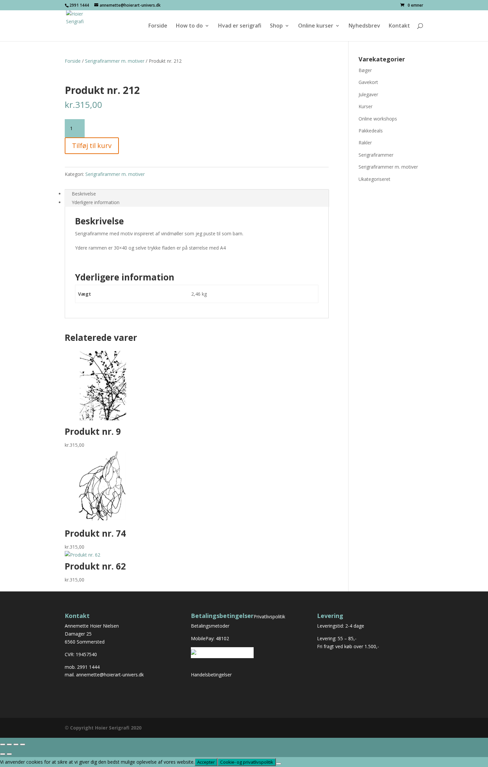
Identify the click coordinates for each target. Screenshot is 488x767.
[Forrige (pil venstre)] (2, 754)
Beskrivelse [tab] (84, 194)
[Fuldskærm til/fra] (9, 744)
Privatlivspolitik (269, 616)
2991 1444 (88, 667)
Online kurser (315, 26)
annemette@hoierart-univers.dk (110, 674)
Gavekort (368, 82)
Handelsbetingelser (211, 674)
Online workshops (378, 118)
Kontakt (399, 26)
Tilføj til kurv (92, 145)
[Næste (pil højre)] (9, 754)
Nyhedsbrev (364, 26)
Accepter (206, 762)
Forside (157, 26)
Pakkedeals (371, 130)
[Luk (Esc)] (22, 744)
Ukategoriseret (374, 179)
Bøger (365, 70)
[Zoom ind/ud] (2, 744)
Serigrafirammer (376, 155)
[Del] (16, 744)
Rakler (365, 142)
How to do (189, 26)
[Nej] (278, 764)
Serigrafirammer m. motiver (114, 61)
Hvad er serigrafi (239, 26)
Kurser (365, 106)
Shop (276, 26)
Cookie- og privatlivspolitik (246, 762)
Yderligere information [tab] (96, 202)
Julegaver (368, 94)
